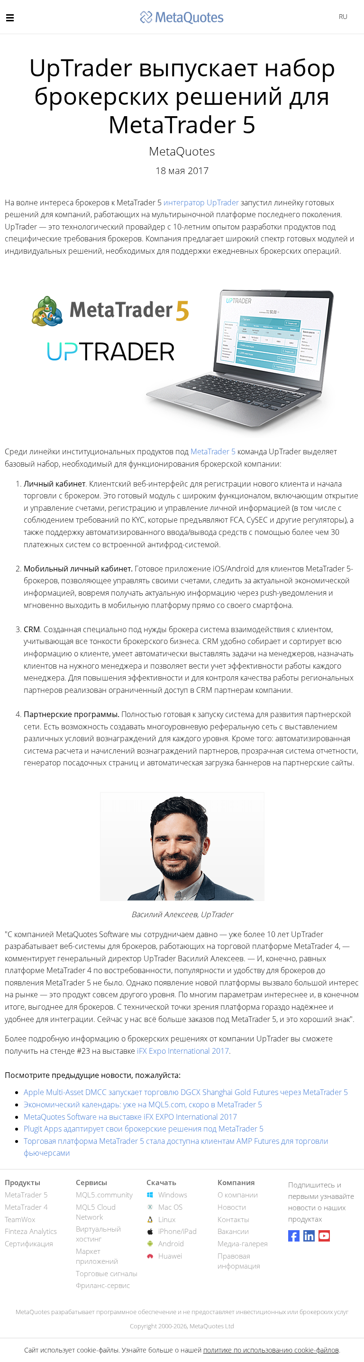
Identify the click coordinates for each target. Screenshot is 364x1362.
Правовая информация (239, 1260)
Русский (341, 16)
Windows (172, 1194)
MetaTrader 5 (213, 451)
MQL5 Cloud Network (96, 1212)
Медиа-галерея (243, 1243)
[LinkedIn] (309, 1236)
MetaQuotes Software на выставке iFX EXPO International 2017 (130, 1117)
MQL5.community (104, 1194)
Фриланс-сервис (103, 1285)
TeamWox (20, 1219)
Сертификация (29, 1243)
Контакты (233, 1219)
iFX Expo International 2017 (183, 1051)
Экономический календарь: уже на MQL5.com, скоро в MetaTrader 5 (143, 1104)
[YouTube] (324, 1236)
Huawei (170, 1256)
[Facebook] (294, 1236)
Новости (232, 1207)
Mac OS (170, 1207)
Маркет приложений (97, 1256)
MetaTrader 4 (26, 1207)
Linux (166, 1219)
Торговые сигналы (106, 1273)
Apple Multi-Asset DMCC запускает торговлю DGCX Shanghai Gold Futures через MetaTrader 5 (186, 1092)
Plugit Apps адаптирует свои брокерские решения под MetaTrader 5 (144, 1128)
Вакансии (233, 1231)
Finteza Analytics (31, 1231)
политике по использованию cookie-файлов (271, 1349)
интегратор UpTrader (201, 202)
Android (171, 1243)
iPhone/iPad (177, 1231)
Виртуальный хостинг (98, 1233)
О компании (238, 1194)
